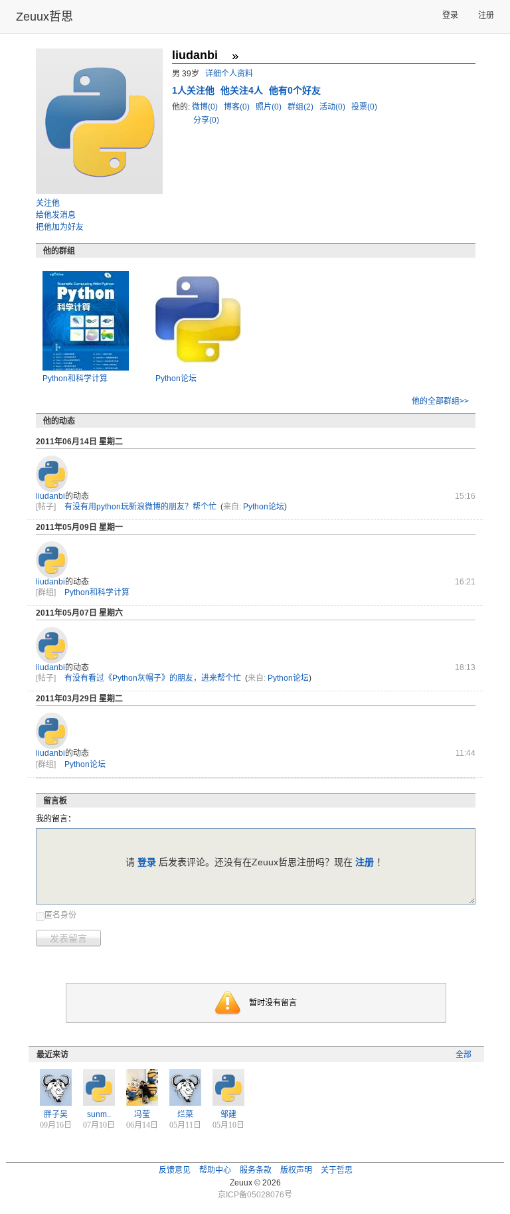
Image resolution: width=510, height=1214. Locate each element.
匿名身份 (60, 915)
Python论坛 (176, 378)
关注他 (48, 203)
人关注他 (194, 90)
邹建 (228, 1114)
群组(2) (301, 107)
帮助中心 (215, 1170)
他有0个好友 (295, 90)
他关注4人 (243, 90)
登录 (450, 15)
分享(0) (206, 120)
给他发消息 (56, 215)
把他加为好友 (60, 227)
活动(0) (333, 107)
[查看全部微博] (235, 56)
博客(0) (238, 107)
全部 (463, 1054)
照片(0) (270, 107)
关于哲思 (337, 1170)
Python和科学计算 (75, 378)
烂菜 (185, 1114)
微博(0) (206, 107)
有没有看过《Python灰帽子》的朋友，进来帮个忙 (152, 678)
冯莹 (142, 1114)
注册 (486, 15)
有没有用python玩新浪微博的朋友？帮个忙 (140, 506)
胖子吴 (56, 1114)
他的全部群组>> (440, 401)
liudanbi (50, 496)
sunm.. (99, 1114)
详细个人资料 (229, 73)
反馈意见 (175, 1170)
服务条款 (256, 1170)
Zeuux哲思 (44, 16)
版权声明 (296, 1170)
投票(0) (364, 107)
